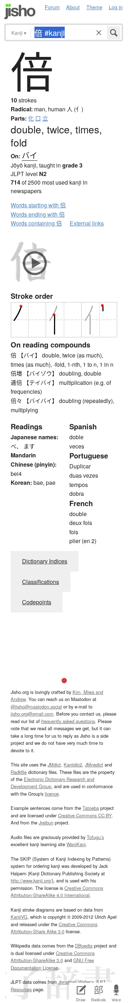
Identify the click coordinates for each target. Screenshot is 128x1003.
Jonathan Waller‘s (76, 981)
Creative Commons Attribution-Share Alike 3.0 (54, 928)
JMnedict (94, 764)
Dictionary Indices (44, 561)
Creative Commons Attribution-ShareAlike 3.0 (53, 957)
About (73, 7)
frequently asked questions (68, 721)
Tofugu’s (95, 837)
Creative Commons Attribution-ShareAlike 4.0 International (57, 891)
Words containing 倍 (36, 223)
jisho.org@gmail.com (32, 713)
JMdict (54, 764)
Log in (116, 7)
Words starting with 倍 (38, 205)
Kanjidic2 (73, 764)
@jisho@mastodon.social (36, 706)
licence (52, 793)
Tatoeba (90, 808)
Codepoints (36, 602)
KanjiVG (19, 916)
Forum (52, 7)
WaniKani (76, 844)
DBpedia (83, 945)
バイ (29, 154)
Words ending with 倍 (38, 214)
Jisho (20, 11)
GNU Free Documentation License (52, 964)
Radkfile (19, 772)
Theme (94, 7)
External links (87, 223)
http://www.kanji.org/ (31, 880)
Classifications (40, 582)
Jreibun (46, 822)
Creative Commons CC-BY (85, 815)
